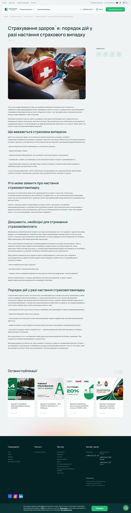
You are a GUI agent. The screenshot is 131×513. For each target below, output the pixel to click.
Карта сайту (60, 473)
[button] (116, 372)
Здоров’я (10, 457)
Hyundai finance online (63, 466)
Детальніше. (64, 508)
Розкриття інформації (23, 3)
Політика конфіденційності (64, 464)
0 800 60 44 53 (92, 456)
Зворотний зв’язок (62, 459)
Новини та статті (28, 16)
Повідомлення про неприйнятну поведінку (65, 469)
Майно (10, 454)
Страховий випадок (40, 452)
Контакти (33, 3)
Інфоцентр (12, 3)
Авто (9, 452)
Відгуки (59, 461)
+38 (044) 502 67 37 (91, 481)
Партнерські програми (14, 461)
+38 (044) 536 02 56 (105, 458)
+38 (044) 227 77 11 (105, 464)
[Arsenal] (11, 9)
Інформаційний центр (16, 16)
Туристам (10, 459)
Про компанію (61, 452)
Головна (6, 16)
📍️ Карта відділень (109, 3)
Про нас (4, 3)
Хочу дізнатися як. (66, 510)
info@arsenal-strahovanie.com (94, 483)
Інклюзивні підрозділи (97, 3)
